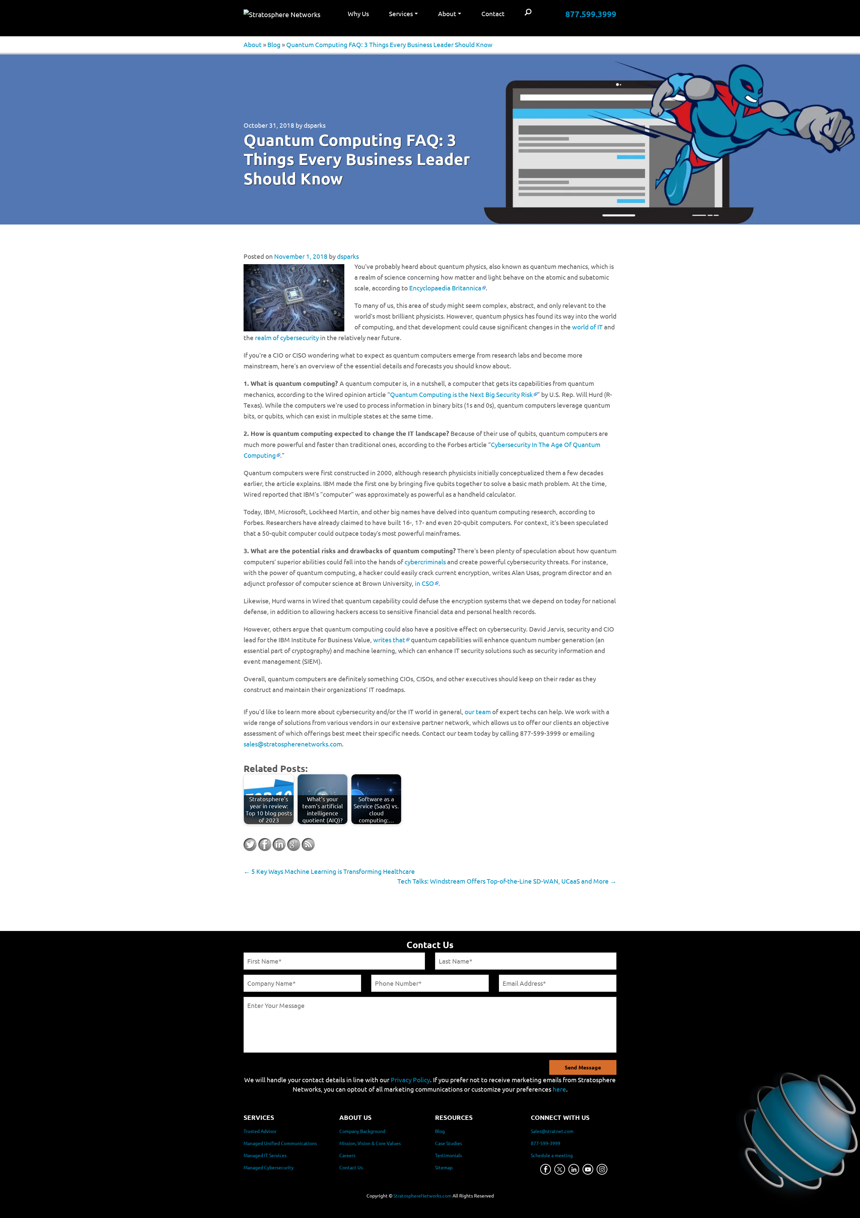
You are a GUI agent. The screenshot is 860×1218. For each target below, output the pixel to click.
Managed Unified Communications (280, 1143)
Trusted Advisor (260, 1131)
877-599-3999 (545, 1143)
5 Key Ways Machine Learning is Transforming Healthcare (329, 871)
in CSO (424, 583)
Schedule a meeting (552, 1155)
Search (528, 12)
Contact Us (351, 1167)
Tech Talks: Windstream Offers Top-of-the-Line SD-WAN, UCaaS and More (506, 881)
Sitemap (444, 1167)
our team (478, 711)
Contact (493, 13)
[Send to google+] (293, 844)
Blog (274, 44)
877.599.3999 (590, 14)
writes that (389, 640)
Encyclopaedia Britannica (445, 288)
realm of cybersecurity (287, 337)
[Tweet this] (250, 844)
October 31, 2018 (269, 125)
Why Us (358, 13)
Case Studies (448, 1143)
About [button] (447, 13)
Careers (347, 1155)
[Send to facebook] (264, 844)
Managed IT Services (265, 1155)
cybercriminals (425, 562)
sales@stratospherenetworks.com (293, 744)
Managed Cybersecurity (269, 1167)
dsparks (315, 125)
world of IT (587, 327)
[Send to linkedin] (279, 844)
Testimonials (448, 1155)
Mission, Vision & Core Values (370, 1143)
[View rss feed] (308, 844)
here (559, 1089)
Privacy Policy (410, 1079)
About (253, 44)
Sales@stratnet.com (552, 1131)
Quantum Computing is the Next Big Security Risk (461, 394)
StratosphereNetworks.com (422, 1195)
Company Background (362, 1131)
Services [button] (401, 13)
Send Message (583, 1067)
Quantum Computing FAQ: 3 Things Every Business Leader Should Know (389, 44)
